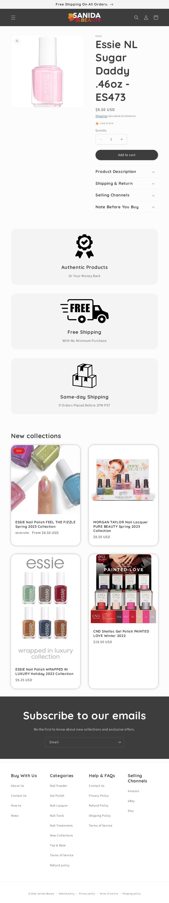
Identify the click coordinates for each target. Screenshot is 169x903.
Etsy (131, 811)
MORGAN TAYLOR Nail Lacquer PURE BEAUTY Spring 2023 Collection (120, 526)
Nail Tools (57, 816)
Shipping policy (131, 893)
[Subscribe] (119, 742)
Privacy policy (87, 893)
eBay (131, 801)
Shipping (101, 116)
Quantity (101, 130)
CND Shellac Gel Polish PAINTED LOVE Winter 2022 (121, 633)
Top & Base (58, 845)
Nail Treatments (61, 825)
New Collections (61, 835)
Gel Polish (57, 796)
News (14, 816)
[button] (13, 17)
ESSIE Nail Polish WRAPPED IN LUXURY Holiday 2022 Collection (44, 671)
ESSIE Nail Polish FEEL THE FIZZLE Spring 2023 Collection (45, 524)
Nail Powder (58, 786)
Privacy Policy (99, 796)
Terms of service (109, 893)
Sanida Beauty (45, 893)
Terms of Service (61, 855)
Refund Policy (99, 805)
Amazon (134, 791)
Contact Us (19, 796)
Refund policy (60, 865)
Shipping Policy (100, 816)
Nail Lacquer (59, 805)
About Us (17, 786)
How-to (16, 805)
